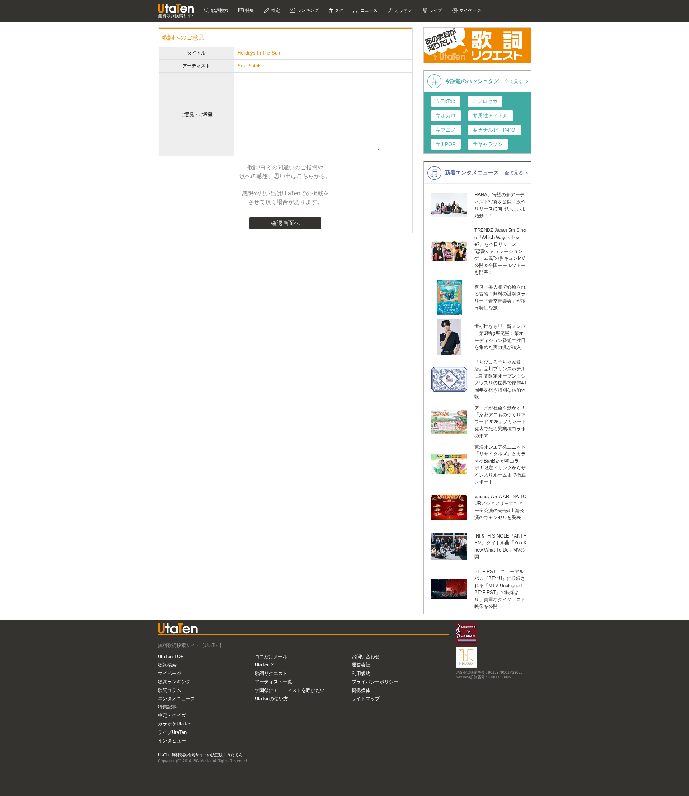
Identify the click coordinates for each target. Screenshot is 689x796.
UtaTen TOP (171, 656)
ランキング (307, 10)
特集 (249, 10)
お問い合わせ (366, 656)
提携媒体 (361, 690)
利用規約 (361, 673)
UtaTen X (264, 665)
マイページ (169, 673)
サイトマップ (366, 698)
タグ (338, 10)
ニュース (368, 10)
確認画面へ (285, 223)
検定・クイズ (172, 715)
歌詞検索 (219, 10)
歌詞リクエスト (271, 673)
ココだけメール (271, 656)
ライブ (435, 10)
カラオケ (403, 10)
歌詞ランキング (174, 681)
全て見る (515, 81)
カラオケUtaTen (174, 723)
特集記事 (167, 707)
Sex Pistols (250, 66)
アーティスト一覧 (273, 681)
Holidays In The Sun (259, 53)
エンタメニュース (176, 698)
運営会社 (361, 665)
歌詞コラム (169, 690)
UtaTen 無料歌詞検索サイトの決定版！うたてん (200, 755)
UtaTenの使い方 (271, 698)
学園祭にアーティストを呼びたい (290, 690)
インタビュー (172, 740)
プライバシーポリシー (375, 681)
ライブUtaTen (172, 732)
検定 (275, 10)
